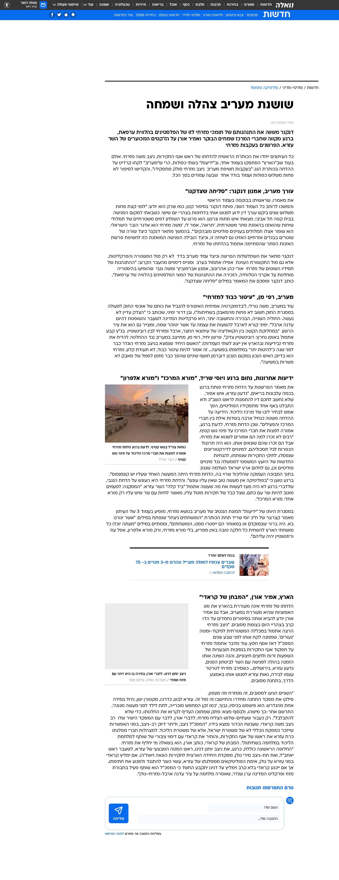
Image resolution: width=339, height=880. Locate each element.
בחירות (232, 5)
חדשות (266, 5)
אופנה (104, 5)
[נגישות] (7, 5)
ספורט (249, 5)
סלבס (200, 5)
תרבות (215, 5)
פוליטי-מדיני (191, 15)
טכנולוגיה (122, 5)
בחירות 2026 (146, 15)
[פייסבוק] (52, 15)
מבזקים (252, 15)
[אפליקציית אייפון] (66, 15)
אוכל (173, 5)
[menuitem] (263, 5)
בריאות (158, 5)
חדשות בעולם (169, 15)
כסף (186, 5)
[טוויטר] (59, 15)
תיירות (141, 5)
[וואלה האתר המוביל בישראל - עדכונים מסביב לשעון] (285, 4)
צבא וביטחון (235, 15)
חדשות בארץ (213, 15)
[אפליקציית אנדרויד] (73, 15)
